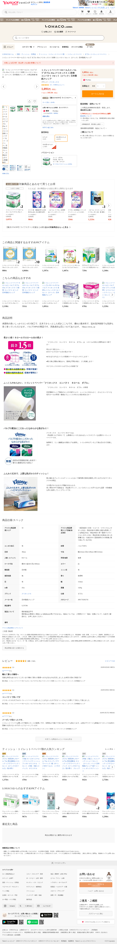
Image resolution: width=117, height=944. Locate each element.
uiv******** (5, 693)
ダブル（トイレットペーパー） (96, 54)
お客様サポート (24, 930)
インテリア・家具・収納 (33, 895)
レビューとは (110, 661)
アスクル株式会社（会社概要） (11, 935)
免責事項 (71, 941)
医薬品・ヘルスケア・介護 (59, 886)
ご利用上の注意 (63, 930)
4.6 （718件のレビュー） (57, 85)
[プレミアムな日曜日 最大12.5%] (58, 20)
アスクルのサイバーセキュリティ (12, 932)
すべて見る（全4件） (49, 102)
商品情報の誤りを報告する (14, 648)
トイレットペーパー (74, 54)
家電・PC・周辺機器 (57, 895)
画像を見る (5, 173)
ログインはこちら (48, 127)
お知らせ (5, 930)
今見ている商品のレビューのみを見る (58, 739)
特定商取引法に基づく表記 (32, 932)
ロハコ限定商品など (8, 874)
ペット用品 (5, 891)
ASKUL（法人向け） (101, 932)
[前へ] (3, 86)
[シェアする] (29, 101)
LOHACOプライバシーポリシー (79, 930)
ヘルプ (112, 7)
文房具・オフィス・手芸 (9, 895)
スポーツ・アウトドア (57, 891)
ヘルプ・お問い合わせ (96, 891)
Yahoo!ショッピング (8, 941)
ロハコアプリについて (23, 916)
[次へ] (36, 86)
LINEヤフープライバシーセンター (49, 941)
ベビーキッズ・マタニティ (10, 886)
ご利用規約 (94, 930)
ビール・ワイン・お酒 (57, 878)
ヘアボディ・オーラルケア (59, 882)
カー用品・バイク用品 (9, 899)
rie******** (5, 716)
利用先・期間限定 (53, 113)
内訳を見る (46, 116)
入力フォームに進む (96, 913)
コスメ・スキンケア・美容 (34, 874)
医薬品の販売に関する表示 (85, 932)
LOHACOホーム (8, 54)
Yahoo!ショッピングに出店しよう (97, 7)
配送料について (86, 116)
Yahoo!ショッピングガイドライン (85, 941)
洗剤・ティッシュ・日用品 (26, 54)
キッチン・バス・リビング (34, 882)
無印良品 (29, 899)
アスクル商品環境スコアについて (12, 628)
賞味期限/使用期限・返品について (92, 128)
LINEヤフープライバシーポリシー (26, 941)
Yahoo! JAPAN (78, 7)
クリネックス (54, 82)
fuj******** (5, 671)
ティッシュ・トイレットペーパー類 (51, 54)
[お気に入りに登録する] (35, 101)
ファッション (30, 891)
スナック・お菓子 (7, 878)
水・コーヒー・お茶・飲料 (34, 878)
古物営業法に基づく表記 (68, 932)
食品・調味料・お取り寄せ (59, 874)
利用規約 (64, 941)
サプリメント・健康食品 (33, 886)
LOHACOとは (13, 930)
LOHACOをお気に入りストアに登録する (97, 922)
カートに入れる (97, 94)
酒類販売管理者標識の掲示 (51, 932)
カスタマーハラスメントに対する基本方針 (44, 930)
